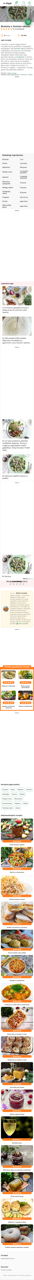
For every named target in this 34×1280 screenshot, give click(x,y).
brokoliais (20, 57)
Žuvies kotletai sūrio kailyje (17, 953)
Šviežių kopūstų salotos (17, 899)
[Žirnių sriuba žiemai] (17, 1182)
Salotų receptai (11, 73)
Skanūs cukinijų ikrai (25, 706)
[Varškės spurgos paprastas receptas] (17, 1233)
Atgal (9, 3)
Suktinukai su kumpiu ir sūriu (17, 1060)
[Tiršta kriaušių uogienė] (17, 830)
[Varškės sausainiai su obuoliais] (17, 912)
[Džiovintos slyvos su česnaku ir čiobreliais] (17, 1155)
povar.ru (30, 578)
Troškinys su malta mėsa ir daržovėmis (17, 1004)
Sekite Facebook (23, 623)
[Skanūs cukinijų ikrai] (25, 695)
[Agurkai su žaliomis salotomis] (8, 695)
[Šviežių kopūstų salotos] (17, 884)
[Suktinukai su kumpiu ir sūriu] (17, 1046)
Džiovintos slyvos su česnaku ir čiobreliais (17, 1170)
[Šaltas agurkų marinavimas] (25, 674)
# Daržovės (23, 74)
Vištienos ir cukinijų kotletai (17, 1222)
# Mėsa (30, 74)
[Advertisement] (17, 95)
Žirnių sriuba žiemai (17, 1196)
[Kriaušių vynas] (17, 1127)
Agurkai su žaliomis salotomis (8, 707)
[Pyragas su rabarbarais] (17, 965)
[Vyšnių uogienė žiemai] (17, 1100)
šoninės (17, 48)
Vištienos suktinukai (8, 686)
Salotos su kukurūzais (17, 872)
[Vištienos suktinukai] (8, 674)
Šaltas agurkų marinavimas (25, 686)
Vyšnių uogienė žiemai (17, 1114)
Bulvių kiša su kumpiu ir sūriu (17, 1034)
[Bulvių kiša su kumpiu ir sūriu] (17, 1018)
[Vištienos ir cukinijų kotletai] (17, 1208)
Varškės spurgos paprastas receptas (17, 1247)
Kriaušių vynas (17, 1143)
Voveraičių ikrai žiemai (17, 1087)
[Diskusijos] (18, 2)
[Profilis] (29, 2)
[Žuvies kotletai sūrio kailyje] (17, 939)
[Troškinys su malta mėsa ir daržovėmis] (17, 992)
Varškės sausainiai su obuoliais (17, 927)
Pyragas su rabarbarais (17, 980)
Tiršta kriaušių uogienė (17, 844)
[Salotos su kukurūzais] (17, 857)
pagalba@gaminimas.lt (8, 1258)
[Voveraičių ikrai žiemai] (17, 1072)
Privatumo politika (6, 1270)
